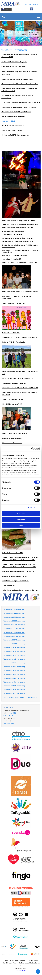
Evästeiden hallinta (21, 971)
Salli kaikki (21, 514)
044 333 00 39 (8, 715)
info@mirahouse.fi (31, 4)
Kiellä (21, 525)
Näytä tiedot (32, 508)
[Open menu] (39, 17)
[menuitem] (14, 610)
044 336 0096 (11, 713)
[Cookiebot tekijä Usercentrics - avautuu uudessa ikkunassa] (31, 448)
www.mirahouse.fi (9, 723)
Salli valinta (21, 519)
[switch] (37, 488)
